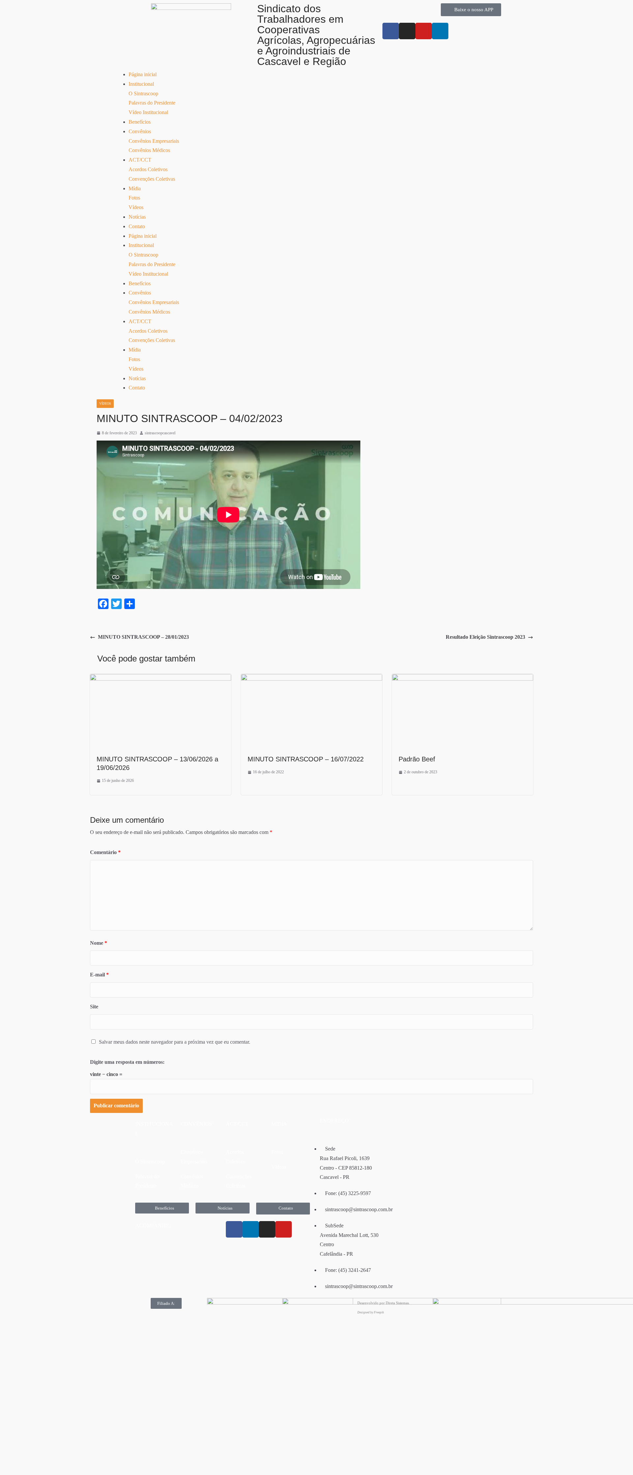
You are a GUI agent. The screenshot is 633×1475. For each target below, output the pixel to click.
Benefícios (140, 122)
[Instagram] (407, 31)
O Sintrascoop (143, 93)
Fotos (134, 197)
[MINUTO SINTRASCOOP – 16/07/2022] (311, 678)
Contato (137, 226)
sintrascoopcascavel (160, 433)
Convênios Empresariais (154, 141)
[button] (166, 1303)
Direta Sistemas (397, 1303)
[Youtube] (423, 31)
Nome (98, 943)
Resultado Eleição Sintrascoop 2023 (485, 637)
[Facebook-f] (390, 31)
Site (94, 1006)
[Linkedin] (250, 1229)
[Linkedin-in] (440, 31)
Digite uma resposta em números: (127, 1062)
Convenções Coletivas (152, 179)
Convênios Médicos (149, 150)
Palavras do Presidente (152, 103)
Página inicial (143, 74)
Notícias (137, 217)
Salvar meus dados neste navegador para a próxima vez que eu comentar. (174, 1042)
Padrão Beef (417, 759)
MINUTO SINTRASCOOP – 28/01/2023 (143, 637)
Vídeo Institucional (148, 112)
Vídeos (136, 207)
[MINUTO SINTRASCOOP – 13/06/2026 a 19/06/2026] (160, 678)
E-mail (99, 974)
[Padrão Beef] (462, 678)
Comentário (105, 852)
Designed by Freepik (370, 1312)
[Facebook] (234, 1229)
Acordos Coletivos (148, 169)
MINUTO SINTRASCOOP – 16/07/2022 (306, 759)
